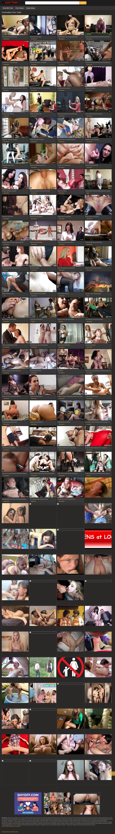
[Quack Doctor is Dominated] (70, 205)
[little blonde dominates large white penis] (70, 102)
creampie (89, 424)
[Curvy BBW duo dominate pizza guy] (98, 308)
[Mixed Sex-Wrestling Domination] (98, 256)
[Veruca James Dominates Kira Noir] (98, 102)
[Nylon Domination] (70, 179)
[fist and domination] (42, 256)
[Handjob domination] (98, 76)
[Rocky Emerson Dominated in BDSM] (15, 385)
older (88, 193)
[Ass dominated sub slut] (70, 282)
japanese (33, 501)
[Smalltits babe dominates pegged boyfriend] (15, 231)
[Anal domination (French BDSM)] (42, 282)
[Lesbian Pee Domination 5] (98, 385)
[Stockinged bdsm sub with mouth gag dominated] (15, 487)
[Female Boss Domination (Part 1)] (70, 231)
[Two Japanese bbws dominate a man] (42, 487)
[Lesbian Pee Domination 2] (42, 308)
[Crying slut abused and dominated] (98, 231)
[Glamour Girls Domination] (42, 205)
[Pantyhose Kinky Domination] (42, 128)
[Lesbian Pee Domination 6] (42, 436)
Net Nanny (11, 826)
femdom (6, 270)
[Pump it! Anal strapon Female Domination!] (70, 462)
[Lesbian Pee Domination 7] (42, 385)
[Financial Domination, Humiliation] (42, 51)
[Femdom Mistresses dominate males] (15, 256)
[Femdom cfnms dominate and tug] (70, 308)
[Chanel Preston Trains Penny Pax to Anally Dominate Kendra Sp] (42, 462)
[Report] (3, 34)
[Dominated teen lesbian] (15, 102)
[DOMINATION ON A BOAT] (70, 410)
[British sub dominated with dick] (15, 333)
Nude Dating (31, 8)
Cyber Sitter (17, 826)
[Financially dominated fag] (98, 154)
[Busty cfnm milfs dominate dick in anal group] (98, 436)
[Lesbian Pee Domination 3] (70, 154)
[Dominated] (70, 359)
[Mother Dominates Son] (15, 282)
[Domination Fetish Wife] (42, 25)
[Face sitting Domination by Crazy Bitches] (42, 76)
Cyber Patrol (5, 826)
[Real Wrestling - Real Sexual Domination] (70, 25)
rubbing (5, 167)
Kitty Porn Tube (14, 831)
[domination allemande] (15, 205)
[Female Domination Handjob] (15, 179)
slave (88, 295)
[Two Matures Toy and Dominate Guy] (70, 487)
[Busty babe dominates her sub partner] (70, 436)
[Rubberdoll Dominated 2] (15, 154)
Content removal (6, 831)
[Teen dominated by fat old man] (15, 25)
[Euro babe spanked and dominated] (70, 256)
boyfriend (6, 90)
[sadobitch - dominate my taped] (15, 128)
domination (6, 39)
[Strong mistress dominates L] (98, 205)
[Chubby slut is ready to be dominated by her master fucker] (98, 179)
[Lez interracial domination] (70, 76)
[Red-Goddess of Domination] (15, 308)
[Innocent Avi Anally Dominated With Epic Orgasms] (15, 462)
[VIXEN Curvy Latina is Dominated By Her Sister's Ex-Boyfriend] (15, 76)
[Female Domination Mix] (42, 102)
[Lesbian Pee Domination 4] (42, 410)
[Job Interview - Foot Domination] (15, 51)
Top (112, 773)
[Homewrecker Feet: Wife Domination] (70, 128)
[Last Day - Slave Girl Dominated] (98, 282)
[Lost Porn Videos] (10, 3)
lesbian (33, 321)
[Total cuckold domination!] (70, 333)
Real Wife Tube (8, 8)
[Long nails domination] (70, 51)
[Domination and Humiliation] (98, 128)
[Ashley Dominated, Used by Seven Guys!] (42, 179)
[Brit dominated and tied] (42, 359)
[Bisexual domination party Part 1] (42, 154)
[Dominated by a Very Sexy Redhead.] (42, 333)
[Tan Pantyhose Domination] (15, 436)
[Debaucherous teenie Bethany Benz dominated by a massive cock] (98, 51)
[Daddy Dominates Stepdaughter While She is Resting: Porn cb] (70, 385)
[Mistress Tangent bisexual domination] (15, 359)
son (4, 295)
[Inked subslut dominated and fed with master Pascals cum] (98, 25)
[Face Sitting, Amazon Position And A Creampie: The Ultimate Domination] (98, 410)
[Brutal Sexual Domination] (42, 231)
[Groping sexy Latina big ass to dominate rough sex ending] (98, 359)
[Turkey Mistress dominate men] (15, 410)
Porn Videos (20, 8)
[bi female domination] (98, 333)
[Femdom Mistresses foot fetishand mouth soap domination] (98, 462)
